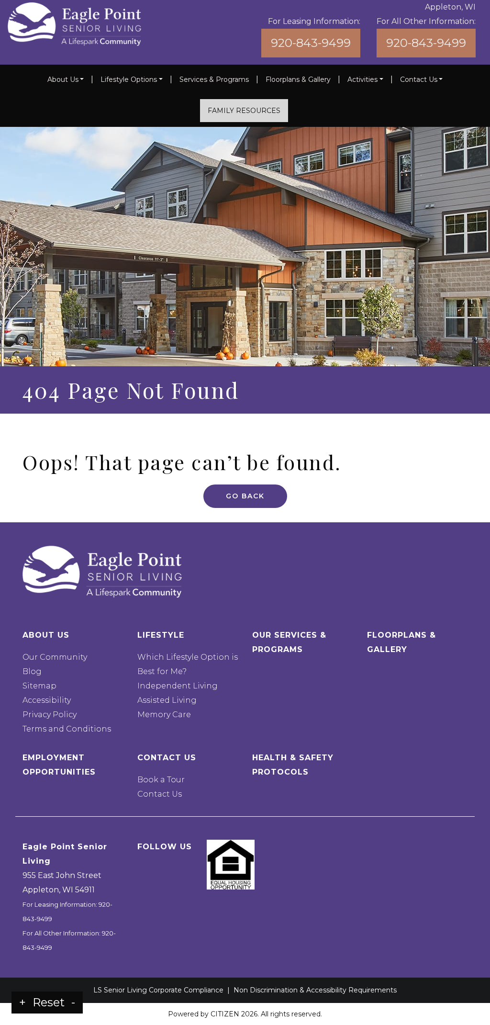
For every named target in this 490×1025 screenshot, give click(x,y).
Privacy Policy (49, 714)
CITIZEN (225, 1014)
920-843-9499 (311, 43)
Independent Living (177, 685)
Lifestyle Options (128, 79)
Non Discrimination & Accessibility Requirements (315, 990)
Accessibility (46, 700)
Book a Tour (161, 779)
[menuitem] (65, 79)
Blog (32, 671)
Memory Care (164, 714)
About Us (62, 79)
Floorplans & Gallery (298, 79)
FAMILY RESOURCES (244, 110)
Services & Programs (214, 79)
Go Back (245, 496)
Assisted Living (167, 700)
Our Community (54, 657)
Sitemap (39, 685)
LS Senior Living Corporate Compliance (158, 990)
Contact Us (418, 79)
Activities (362, 79)
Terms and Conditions (66, 728)
